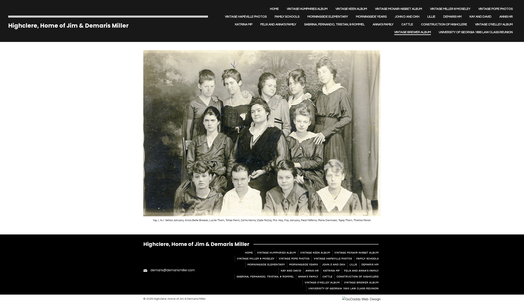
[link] (274, 9)
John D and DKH (333, 264)
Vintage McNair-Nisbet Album (356, 252)
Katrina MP (331, 270)
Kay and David (291, 270)
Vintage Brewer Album (361, 282)
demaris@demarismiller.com (172, 270)
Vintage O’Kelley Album (322, 282)
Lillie (353, 264)
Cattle (327, 276)
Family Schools (367, 258)
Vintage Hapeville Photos (333, 258)
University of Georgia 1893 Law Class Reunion (343, 288)
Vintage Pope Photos (294, 258)
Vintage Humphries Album (276, 252)
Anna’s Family (308, 276)
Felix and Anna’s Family (361, 270)
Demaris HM (370, 264)
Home (249, 252)
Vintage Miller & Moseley (255, 258)
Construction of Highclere (358, 276)
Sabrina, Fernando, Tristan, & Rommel (265, 276)
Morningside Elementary (266, 264)
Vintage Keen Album (315, 252)
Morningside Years (303, 264)
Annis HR (312, 270)
